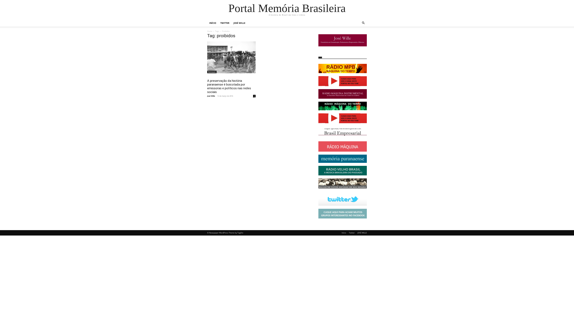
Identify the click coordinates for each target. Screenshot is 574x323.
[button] (363, 23)
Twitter (224, 23)
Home (209, 31)
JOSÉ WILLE (239, 23)
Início (212, 23)
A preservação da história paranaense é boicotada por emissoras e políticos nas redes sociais (229, 86)
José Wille (211, 96)
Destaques (212, 72)
